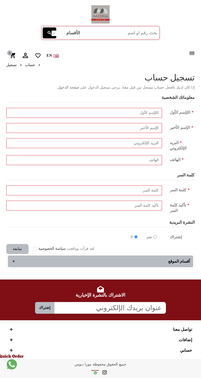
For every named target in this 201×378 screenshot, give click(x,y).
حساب (30, 65)
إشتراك (176, 237)
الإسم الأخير (180, 127)
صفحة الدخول (68, 87)
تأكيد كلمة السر (178, 208)
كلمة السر (178, 190)
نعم (149, 237)
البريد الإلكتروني (178, 145)
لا (132, 237)
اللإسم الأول (180, 112)
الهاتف (175, 160)
